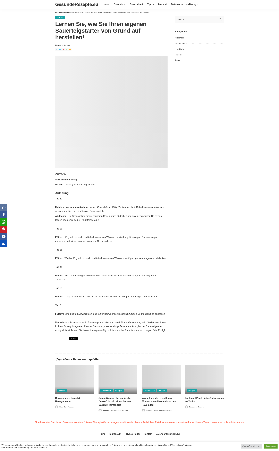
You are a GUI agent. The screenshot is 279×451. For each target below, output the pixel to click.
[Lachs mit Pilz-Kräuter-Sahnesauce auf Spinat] (204, 379)
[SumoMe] (3, 243)
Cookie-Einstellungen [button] (251, 446)
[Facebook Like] (3, 207)
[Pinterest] (3, 229)
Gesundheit (180, 43)
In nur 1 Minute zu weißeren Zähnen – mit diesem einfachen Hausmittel (159, 401)
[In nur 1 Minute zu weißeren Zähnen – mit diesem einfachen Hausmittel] (161, 379)
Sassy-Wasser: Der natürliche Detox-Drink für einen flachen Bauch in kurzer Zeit (115, 401)
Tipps (177, 60)
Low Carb (179, 49)
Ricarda (58, 45)
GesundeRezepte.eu (76, 4)
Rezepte (60, 17)
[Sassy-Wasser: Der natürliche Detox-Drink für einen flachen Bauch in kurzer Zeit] (118, 379)
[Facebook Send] (3, 236)
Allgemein (179, 38)
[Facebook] (3, 214)
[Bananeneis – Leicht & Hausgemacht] (74, 379)
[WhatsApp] (3, 222)
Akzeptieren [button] (271, 446)
